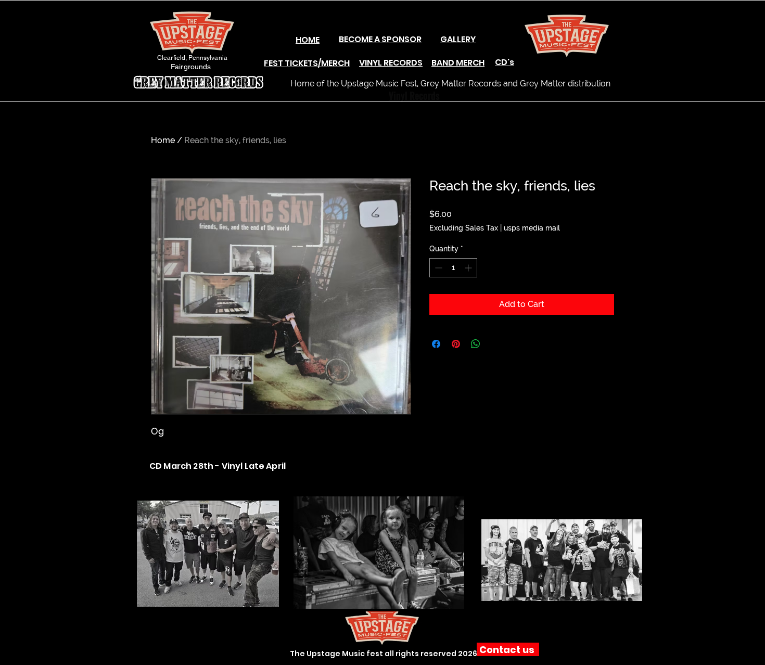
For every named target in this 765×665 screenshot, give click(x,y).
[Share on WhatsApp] (475, 344)
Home (163, 140)
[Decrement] (437, 268)
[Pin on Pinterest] (456, 344)
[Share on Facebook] (436, 344)
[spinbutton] (453, 268)
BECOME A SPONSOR (380, 39)
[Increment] (469, 268)
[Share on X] (495, 344)
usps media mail (532, 228)
